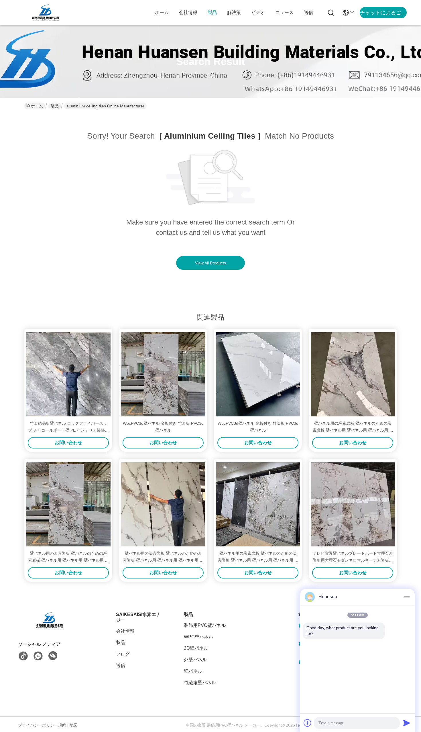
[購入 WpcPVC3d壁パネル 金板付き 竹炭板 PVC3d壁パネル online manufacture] (163, 374)
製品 (212, 12)
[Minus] (406, 596)
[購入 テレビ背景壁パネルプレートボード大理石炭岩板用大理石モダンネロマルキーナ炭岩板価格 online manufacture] (353, 504)
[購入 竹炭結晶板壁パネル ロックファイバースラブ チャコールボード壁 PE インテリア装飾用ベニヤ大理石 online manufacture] (68, 374)
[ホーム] (49, 627)
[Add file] (308, 723)
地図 (74, 725)
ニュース (284, 12)
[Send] (406, 723)
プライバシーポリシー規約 (42, 725)
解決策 (234, 12)
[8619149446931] (38, 656)
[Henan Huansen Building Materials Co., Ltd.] (45, 12)
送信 (308, 12)
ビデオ (258, 12)
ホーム (162, 12)
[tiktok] (23, 656)
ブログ (123, 654)
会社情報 (188, 12)
